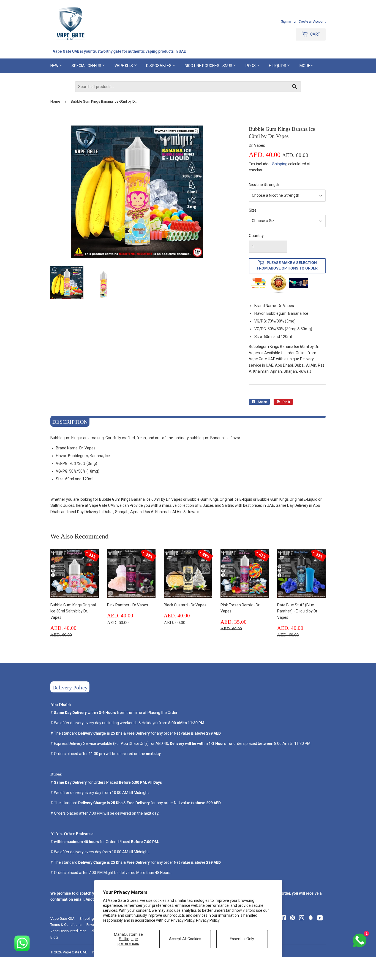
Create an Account (312, 21)
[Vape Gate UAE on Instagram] (301, 918)
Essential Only (242, 939)
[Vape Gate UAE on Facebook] (283, 918)
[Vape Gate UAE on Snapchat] (311, 918)
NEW (54, 65)
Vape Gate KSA (62, 918)
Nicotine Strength (264, 184)
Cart (314, 34)
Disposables (159, 65)
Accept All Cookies (185, 939)
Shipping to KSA (93, 918)
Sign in (286, 21)
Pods (251, 65)
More (304, 65)
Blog (54, 937)
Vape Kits (124, 65)
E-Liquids (278, 65)
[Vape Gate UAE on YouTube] (320, 918)
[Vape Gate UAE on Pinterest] (292, 918)
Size (253, 210)
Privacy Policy (208, 920)
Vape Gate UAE (75, 952)
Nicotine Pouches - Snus (209, 65)
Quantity (256, 235)
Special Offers (87, 65)
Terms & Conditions (65, 925)
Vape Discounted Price (68, 931)
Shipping (279, 164)
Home (55, 101)
